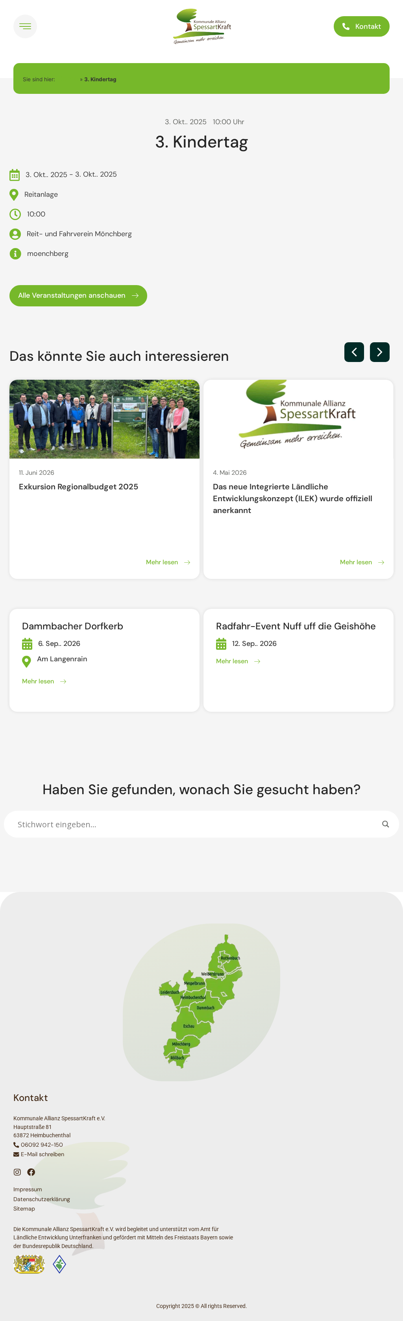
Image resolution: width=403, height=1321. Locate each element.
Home (67, 78)
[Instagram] (17, 1172)
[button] (354, 352)
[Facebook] (31, 1172)
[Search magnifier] (385, 824)
